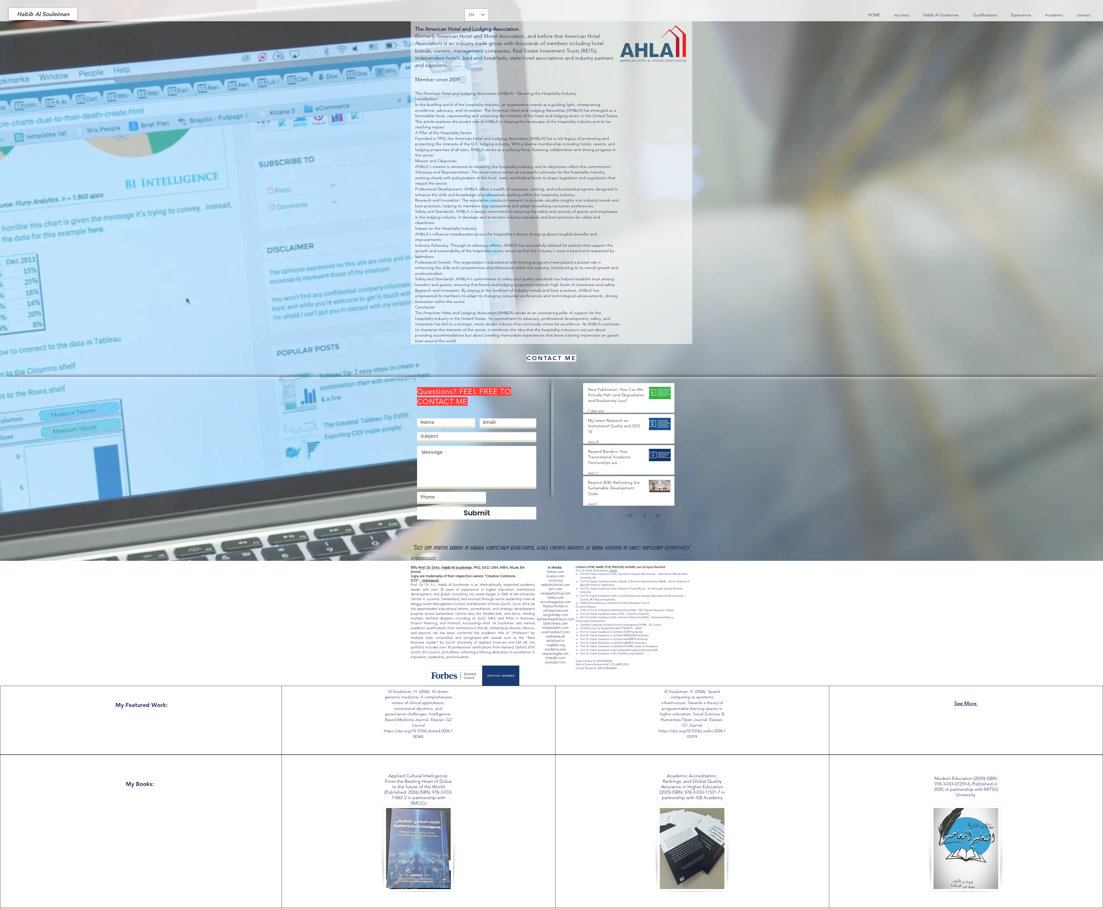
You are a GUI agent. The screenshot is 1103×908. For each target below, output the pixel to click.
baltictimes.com (555, 623)
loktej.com (555, 597)
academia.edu (555, 649)
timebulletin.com (555, 627)
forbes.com (555, 571)
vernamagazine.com (555, 602)
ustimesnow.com (555, 610)
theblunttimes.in (555, 606)
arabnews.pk (555, 636)
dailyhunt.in (555, 640)
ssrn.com (555, 589)
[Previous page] (613, 515)
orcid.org (555, 580)
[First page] (599, 515)
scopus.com (555, 576)
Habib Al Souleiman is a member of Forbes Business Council (614, 602)
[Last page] (658, 515)
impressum (430, 580)
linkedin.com (555, 658)
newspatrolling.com (555, 593)
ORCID (613, 570)
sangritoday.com (555, 615)
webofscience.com (555, 584)
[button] (985, 15)
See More (966, 703)
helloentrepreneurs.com (555, 619)
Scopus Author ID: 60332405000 (594, 660)
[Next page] (644, 515)
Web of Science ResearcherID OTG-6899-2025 (602, 664)
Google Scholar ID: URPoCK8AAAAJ (596, 668)
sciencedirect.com (555, 632)
